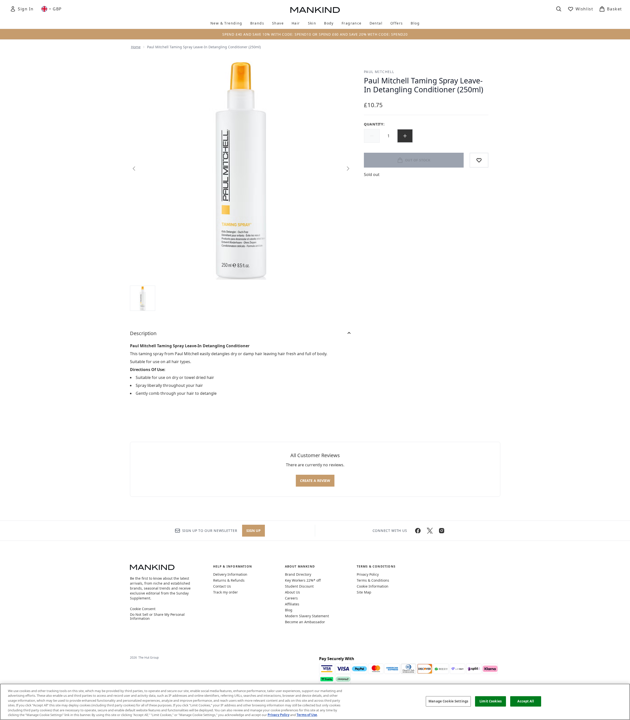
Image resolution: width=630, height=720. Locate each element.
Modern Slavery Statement (307, 616)
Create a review (315, 480)
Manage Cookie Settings (448, 701)
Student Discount (299, 586)
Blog (288, 610)
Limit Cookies (490, 701)
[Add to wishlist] (479, 160)
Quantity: (374, 124)
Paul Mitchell (379, 71)
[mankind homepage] (315, 10)
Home (136, 47)
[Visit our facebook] (418, 531)
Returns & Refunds (229, 580)
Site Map (364, 592)
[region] (315, 702)
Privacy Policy (368, 574)
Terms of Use (307, 715)
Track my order (225, 592)
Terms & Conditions (373, 580)
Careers (291, 598)
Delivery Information (230, 574)
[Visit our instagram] (442, 531)
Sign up (253, 530)
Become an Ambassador (305, 622)
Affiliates (292, 604)
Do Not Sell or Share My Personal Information (157, 617)
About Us (292, 592)
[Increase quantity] (405, 136)
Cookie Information (372, 586)
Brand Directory (298, 574)
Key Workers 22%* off (303, 580)
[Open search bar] (559, 9)
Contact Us (222, 586)
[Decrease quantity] (372, 136)
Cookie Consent (142, 609)
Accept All (525, 701)
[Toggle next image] (348, 169)
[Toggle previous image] (134, 169)
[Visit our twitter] (430, 531)
